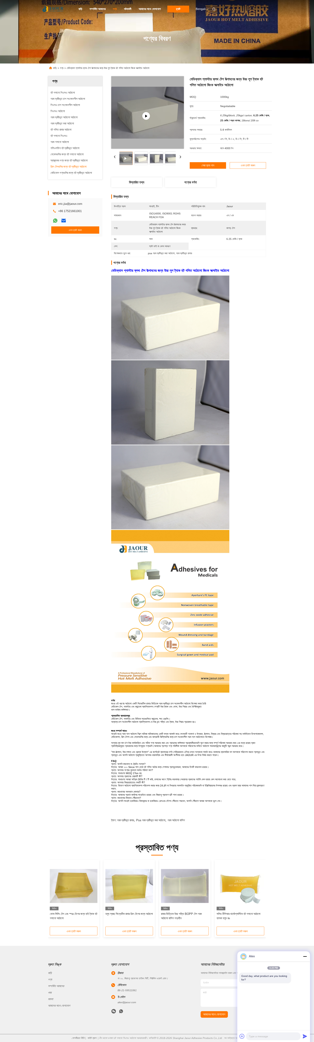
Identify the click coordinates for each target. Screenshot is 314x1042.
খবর (49, 992)
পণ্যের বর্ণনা (190, 182)
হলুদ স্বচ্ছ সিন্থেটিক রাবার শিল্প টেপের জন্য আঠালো (129, 913)
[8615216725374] (121, 1012)
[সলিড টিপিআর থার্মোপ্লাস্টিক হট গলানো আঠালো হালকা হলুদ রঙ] (240, 886)
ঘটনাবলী (127, 9)
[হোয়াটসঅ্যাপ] (55, 220)
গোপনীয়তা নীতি (78, 1038)
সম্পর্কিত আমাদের (98, 9)
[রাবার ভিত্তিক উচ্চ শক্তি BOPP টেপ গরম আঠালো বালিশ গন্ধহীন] (185, 886)
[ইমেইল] (64, 220)
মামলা (50, 999)
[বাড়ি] (53, 9)
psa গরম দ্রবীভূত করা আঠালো (150, 820)
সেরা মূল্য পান (208, 165)
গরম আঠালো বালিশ (176, 820)
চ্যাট (178, 9)
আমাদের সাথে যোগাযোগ (150, 9)
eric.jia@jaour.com (70, 203)
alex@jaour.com (127, 1002)
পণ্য (115, 9)
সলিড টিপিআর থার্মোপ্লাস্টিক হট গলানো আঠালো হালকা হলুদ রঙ (238, 916)
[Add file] (242, 1036)
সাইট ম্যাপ (91, 1038)
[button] (54, 894)
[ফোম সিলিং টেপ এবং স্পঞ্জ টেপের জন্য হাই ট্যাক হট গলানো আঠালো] (73, 886)
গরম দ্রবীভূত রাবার (125, 820)
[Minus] (305, 956)
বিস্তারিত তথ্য (136, 182)
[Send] (305, 1036)
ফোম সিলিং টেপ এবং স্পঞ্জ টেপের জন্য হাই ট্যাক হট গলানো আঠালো (73, 916)
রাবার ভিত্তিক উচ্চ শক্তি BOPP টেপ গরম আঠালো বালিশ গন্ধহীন (181, 916)
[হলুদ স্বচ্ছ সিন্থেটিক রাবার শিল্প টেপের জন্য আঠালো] (129, 886)
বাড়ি (80, 9)
